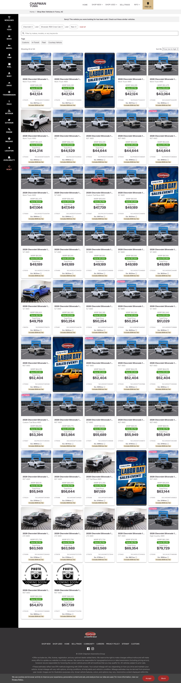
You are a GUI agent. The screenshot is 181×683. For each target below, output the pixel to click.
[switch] (25, 42)
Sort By (159, 49)
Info (136, 5)
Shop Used (110, 5)
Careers (100, 644)
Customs (135, 644)
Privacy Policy (113, 644)
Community (89, 644)
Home (85, 5)
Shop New (96, 5)
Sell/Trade (125, 5)
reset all (83, 27)
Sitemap (125, 644)
